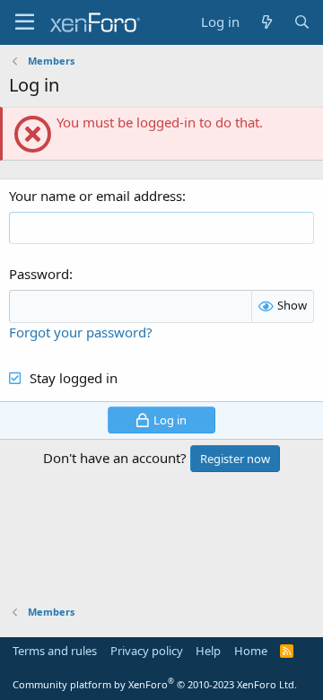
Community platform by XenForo (155, 684)
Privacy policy (146, 651)
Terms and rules (55, 651)
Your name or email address (95, 196)
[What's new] (266, 22)
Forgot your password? (81, 332)
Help (208, 651)
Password (39, 274)
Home (250, 651)
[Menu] (25, 22)
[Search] (301, 22)
